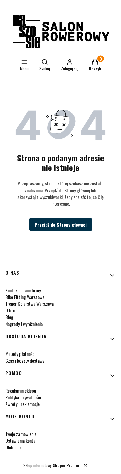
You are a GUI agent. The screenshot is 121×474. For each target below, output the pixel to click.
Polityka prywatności (23, 397)
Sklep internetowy (53, 465)
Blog (9, 316)
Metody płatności (20, 353)
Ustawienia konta (20, 440)
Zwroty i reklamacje (22, 403)
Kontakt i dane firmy (23, 290)
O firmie (12, 310)
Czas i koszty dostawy (24, 360)
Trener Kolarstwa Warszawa (29, 303)
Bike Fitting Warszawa (24, 296)
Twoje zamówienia (20, 433)
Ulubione (13, 447)
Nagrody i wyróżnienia (24, 323)
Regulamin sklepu (20, 390)
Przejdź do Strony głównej (61, 224)
